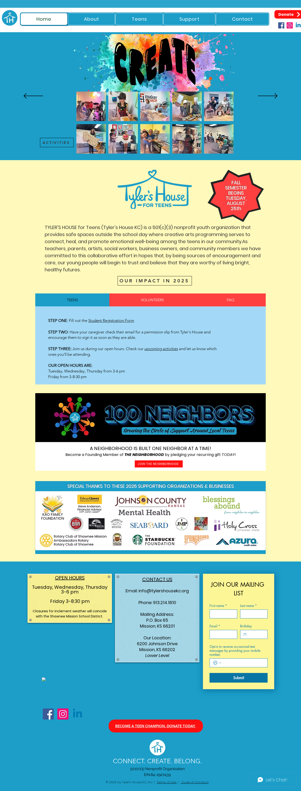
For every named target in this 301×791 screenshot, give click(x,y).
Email (215, 626)
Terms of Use (167, 782)
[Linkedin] (77, 714)
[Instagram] (290, 25)
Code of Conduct (195, 782)
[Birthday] (245, 634)
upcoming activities (161, 348)
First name (218, 606)
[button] (91, 19)
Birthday (246, 626)
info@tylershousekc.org (164, 591)
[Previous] (33, 96)
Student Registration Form (111, 320)
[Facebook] (281, 25)
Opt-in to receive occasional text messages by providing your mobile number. (235, 651)
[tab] (72, 299)
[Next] (267, 96)
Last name (248, 606)
